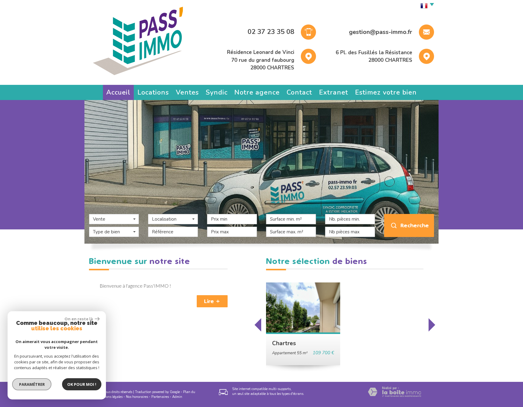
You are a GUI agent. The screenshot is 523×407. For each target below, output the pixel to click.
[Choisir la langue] (426, 6)
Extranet (333, 92)
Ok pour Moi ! (81, 384)
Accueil (118, 92)
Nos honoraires (137, 397)
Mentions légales (110, 397)
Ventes (187, 92)
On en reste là (79, 319)
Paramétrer (32, 384)
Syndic (217, 92)
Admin (177, 397)
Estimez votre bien (386, 92)
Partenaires (160, 397)
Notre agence (257, 92)
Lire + (212, 301)
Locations (153, 92)
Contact (299, 92)
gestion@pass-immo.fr (380, 32)
